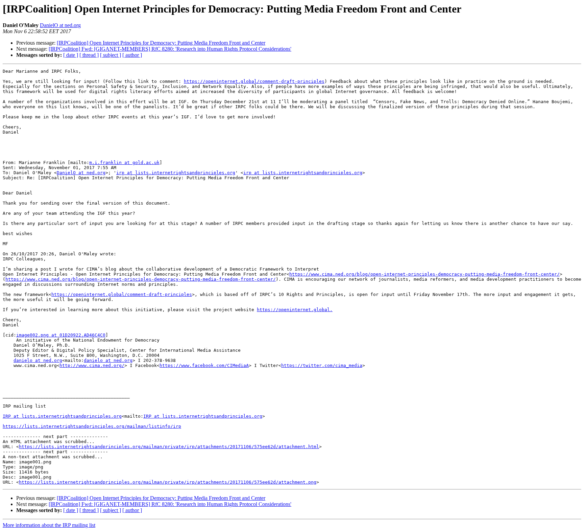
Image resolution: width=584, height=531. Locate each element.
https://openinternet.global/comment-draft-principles (254, 81)
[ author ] (132, 55)
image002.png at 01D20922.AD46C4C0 (60, 335)
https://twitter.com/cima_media (321, 365)
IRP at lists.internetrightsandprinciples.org (62, 416)
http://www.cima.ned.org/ (91, 365)
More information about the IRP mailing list (49, 525)
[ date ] (70, 55)
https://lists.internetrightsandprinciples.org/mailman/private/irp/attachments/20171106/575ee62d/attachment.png (167, 482)
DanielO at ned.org (60, 25)
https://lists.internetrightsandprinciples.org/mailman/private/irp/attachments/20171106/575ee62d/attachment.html (169, 446)
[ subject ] (110, 55)
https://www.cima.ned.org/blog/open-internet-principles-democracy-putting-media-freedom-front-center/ (424, 274)
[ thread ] (89, 55)
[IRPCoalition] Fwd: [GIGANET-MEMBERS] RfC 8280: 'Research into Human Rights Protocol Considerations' (170, 49)
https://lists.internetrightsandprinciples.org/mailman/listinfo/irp (92, 426)
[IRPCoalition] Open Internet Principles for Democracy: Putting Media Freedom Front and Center (161, 43)
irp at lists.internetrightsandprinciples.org (175, 172)
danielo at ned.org (38, 360)
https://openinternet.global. (295, 309)
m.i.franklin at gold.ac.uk (124, 162)
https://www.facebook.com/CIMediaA (204, 365)
